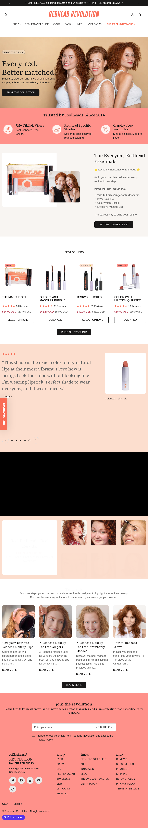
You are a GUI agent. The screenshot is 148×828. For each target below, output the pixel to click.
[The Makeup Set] (18, 277)
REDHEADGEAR (66, 774)
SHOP (16, 24)
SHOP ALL (62, 793)
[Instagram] (30, 780)
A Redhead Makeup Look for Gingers (52, 645)
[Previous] (9, 3)
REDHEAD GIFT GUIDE (37, 24)
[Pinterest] (12, 780)
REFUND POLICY (125, 779)
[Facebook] (21, 780)
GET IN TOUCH (89, 784)
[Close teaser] (8, 397)
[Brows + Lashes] (93, 277)
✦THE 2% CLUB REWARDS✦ (120, 24)
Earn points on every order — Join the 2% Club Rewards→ (74, 2)
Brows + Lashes (89, 297)
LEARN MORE (74, 685)
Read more (9, 670)
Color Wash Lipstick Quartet (127, 298)
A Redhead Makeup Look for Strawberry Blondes (90, 647)
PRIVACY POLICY (126, 784)
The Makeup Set (14, 297)
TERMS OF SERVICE (127, 788)
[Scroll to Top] (142, 812)
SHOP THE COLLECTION (21, 92)
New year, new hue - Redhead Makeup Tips (17, 645)
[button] (3, 414)
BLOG (84, 774)
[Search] (6, 14)
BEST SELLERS (74, 252)
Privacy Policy (45, 739)
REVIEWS (121, 759)
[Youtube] (38, 780)
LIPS (59, 769)
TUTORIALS (87, 769)
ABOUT (56, 24)
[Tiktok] (12, 789)
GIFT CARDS (94, 24)
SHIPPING (121, 774)
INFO (79, 24)
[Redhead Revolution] (74, 14)
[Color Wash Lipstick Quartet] (130, 277)
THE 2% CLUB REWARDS (95, 779)
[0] (139, 14)
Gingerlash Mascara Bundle (52, 298)
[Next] (139, 3)
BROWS (61, 764)
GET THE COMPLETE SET (113, 224)
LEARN (67, 24)
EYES (60, 759)
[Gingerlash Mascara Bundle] (55, 277)
